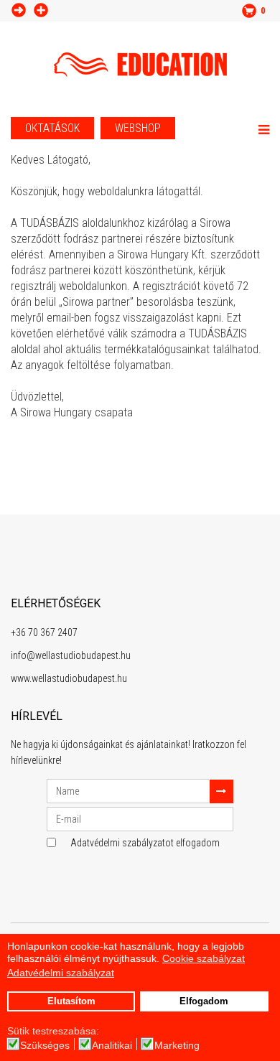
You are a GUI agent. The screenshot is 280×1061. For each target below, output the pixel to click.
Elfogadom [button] (203, 1001)
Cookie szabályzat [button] (203, 958)
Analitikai (112, 1045)
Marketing (177, 1045)
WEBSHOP (138, 128)
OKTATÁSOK (52, 128)
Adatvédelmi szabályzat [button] (60, 972)
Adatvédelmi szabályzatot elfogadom (145, 843)
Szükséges (45, 1045)
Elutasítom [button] (71, 1001)
